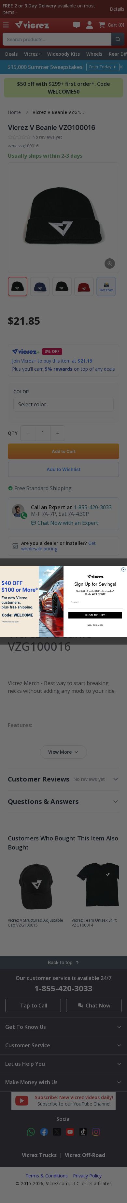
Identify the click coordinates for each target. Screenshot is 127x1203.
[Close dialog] (123, 569)
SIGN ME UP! (95, 615)
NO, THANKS (95, 625)
